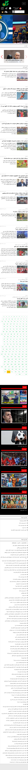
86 (23, 342)
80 (17, 339)
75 (7, 337)
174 (9, 369)
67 (5, 334)
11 (23, 319)
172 (16, 369)
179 (15, 372)
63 (17, 334)
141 (23, 359)
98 (10, 344)
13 (18, 319)
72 (17, 337)
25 (8, 321)
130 (9, 354)
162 (23, 367)
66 (8, 334)
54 (20, 332)
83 (7, 339)
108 (2, 347)
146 (5, 359)
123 (6, 352)
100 (4, 344)
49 (10, 329)
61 (23, 334)
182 (5, 372)
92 (4, 342)
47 (17, 329)
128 (16, 354)
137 (11, 357)
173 (12, 369)
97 (14, 344)
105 (13, 347)
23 (14, 321)
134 (22, 357)
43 (4, 326)
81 (13, 339)
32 (14, 324)
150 (15, 362)
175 (5, 369)
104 (16, 347)
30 (20, 324)
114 (10, 349)
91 (7, 342)
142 (19, 359)
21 (20, 321)
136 (15, 357)
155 (22, 364)
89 (13, 342)
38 (20, 326)
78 (23, 339)
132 (2, 354)
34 (7, 324)
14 (15, 319)
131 (5, 354)
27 (2, 321)
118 (23, 352)
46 (20, 329)
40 (13, 326)
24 (11, 321)
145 (9, 359)
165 (12, 367)
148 (22, 362)
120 (16, 352)
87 (20, 342)
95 (20, 344)
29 (23, 324)
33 (11, 324)
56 (13, 332)
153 (5, 362)
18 (3, 319)
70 (23, 337)
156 (19, 364)
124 (2, 352)
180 (12, 372)
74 (11, 337)
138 (8, 357)
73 (14, 337)
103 (20, 347)
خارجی (19, 542)
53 (23, 332)
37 (23, 326)
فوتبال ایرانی (24, 542)
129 (12, 354)
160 (4, 364)
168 (2, 367)
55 (16, 332)
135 (19, 357)
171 (19, 369)
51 (4, 329)
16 (9, 319)
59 (3, 332)
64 (14, 334)
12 (21, 319)
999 (19, 374)
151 (12, 362)
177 (23, 372)
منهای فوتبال (14, 542)
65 (11, 334)
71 (20, 337)
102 (23, 347)
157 (15, 364)
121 (13, 352)
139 (4, 357)
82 (10, 339)
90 (10, 342)
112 (16, 349)
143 (16, 359)
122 (9, 352)
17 (6, 319)
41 (10, 326)
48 (13, 329)
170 (23, 369)
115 (6, 349)
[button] (2, 57)
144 (12, 359)
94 (23, 344)
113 (13, 349)
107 (6, 347)
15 (12, 319)
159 (8, 364)
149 (19, 362)
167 (5, 367)
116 (3, 349)
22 (17, 321)
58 (6, 332)
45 (23, 329)
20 (23, 321)
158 (11, 364)
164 (16, 367)
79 (20, 339)
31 (17, 324)
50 (7, 329)
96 (17, 344)
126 (22, 354)
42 (7, 326)
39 (16, 326)
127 (19, 354)
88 (16, 342)
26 (5, 321)
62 (20, 334)
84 (4, 339)
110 (23, 349)
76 (4, 337)
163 (19, 367)
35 (4, 324)
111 (20, 349)
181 (8, 372)
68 (2, 334)
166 (9, 367)
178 (19, 372)
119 (19, 352)
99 (7, 344)
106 (9, 347)
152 (8, 362)
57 (10, 332)
